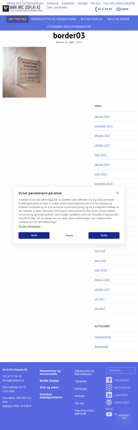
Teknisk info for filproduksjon (24, 3)
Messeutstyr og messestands (53, 19)
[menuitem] (25, 3)
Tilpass (69, 235)
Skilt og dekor (118, 19)
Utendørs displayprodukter (69, 26)
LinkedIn (120, 395)
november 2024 (104, 126)
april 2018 (100, 260)
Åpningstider (101, 346)
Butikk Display (92, 19)
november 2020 (104, 183)
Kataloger (68, 3)
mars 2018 (101, 270)
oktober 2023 (102, 135)
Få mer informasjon (30, 226)
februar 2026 (102, 116)
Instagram (121, 388)
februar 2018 (102, 279)
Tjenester (52, 3)
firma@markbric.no (13, 380)
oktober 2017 (102, 289)
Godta (104, 235)
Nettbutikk (18, 19)
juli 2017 (100, 299)
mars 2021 (101, 174)
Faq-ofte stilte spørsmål (119, 3)
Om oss (95, 3)
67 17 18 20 (105, 9)
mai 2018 (100, 251)
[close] (117, 192)
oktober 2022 (102, 145)
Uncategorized (103, 336)
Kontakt (83, 3)
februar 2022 (102, 164)
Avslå (34, 235)
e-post (124, 9)
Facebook (121, 380)
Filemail (114, 370)
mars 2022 (101, 154)
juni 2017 (100, 308)
